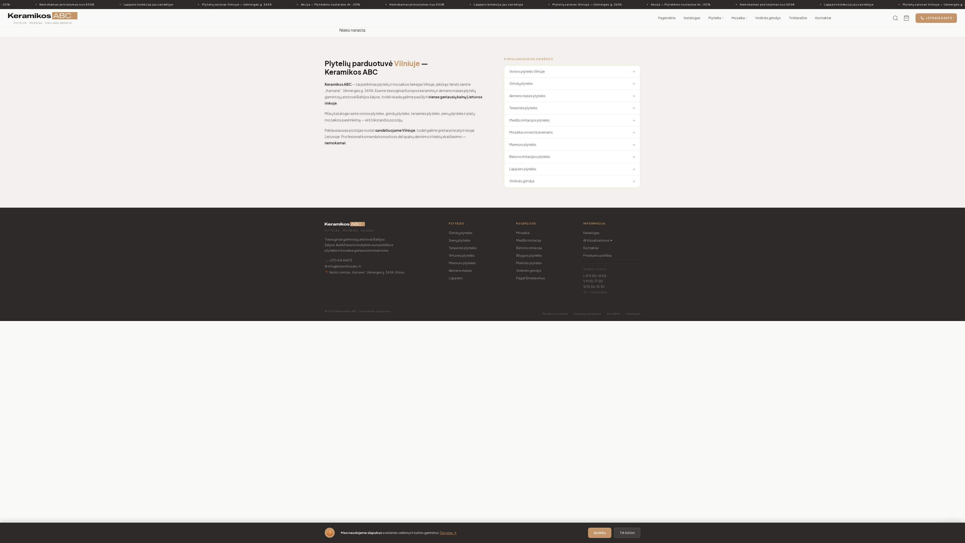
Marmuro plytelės (462, 263)
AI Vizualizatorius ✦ (598, 240)
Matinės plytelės (529, 263)
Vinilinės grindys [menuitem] (768, 18)
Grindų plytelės (460, 233)
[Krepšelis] (906, 18)
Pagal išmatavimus (530, 278)
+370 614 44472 (939, 18)
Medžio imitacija (528, 240)
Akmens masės (460, 270)
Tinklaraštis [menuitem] (798, 18)
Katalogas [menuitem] (692, 18)
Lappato (456, 278)
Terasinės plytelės (463, 248)
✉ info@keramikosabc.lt (343, 266)
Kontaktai (591, 248)
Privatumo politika (597, 255)
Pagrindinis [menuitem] (667, 18)
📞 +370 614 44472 (338, 260)
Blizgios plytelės (529, 255)
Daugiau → (448, 533)
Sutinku (600, 533)
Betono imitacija (529, 248)
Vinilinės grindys (528, 270)
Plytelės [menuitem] (715, 18)
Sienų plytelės (459, 240)
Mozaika (522, 233)
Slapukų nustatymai (587, 313)
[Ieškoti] (895, 18)
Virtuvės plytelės (461, 255)
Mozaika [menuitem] (739, 18)
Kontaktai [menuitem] (823, 18)
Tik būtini (627, 533)
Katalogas (591, 233)
